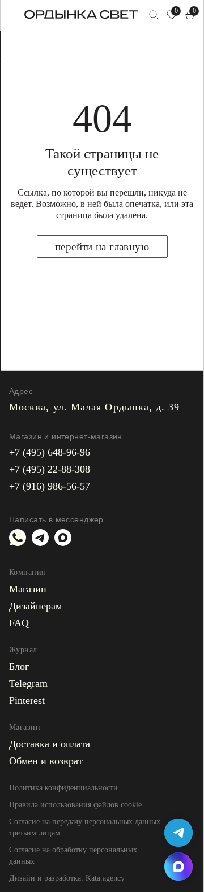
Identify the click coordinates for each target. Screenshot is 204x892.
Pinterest (27, 700)
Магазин (27, 589)
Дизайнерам (35, 606)
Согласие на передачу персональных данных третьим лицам (84, 827)
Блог (19, 666)
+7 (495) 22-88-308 (49, 469)
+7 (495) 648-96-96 (49, 452)
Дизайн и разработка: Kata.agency (67, 878)
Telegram (28, 683)
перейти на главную (102, 247)
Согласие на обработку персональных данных (73, 855)
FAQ (19, 623)
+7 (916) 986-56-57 (49, 486)
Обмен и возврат (46, 761)
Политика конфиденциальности (63, 787)
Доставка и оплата (49, 744)
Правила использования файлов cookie (75, 804)
